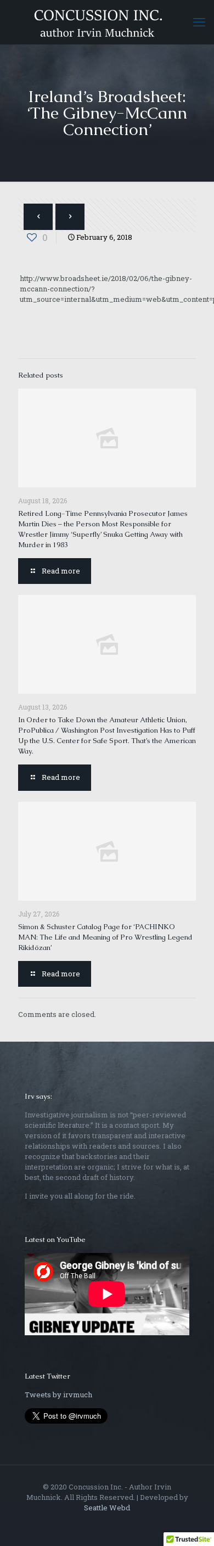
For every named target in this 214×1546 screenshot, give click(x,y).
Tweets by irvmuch (58, 1394)
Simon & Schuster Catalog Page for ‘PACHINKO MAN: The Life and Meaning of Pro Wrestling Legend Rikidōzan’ (105, 937)
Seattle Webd (107, 1508)
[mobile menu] (199, 22)
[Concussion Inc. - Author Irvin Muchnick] (107, 21)
